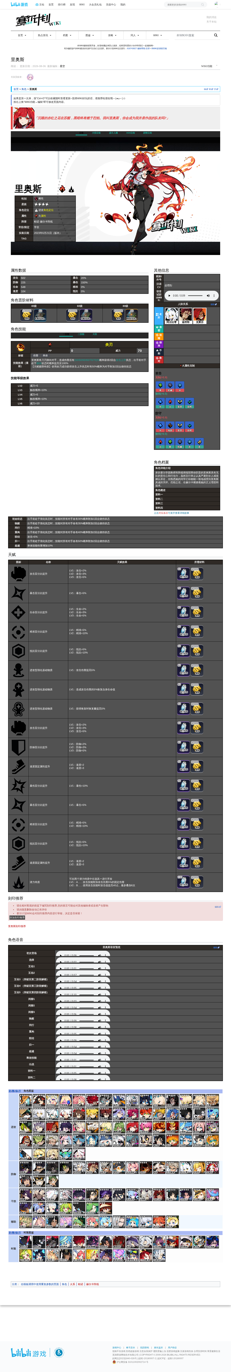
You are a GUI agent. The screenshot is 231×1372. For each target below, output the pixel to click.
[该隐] (186, 1113)
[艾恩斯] (146, 1113)
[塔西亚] (119, 1222)
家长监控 (158, 1347)
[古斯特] (66, 1154)
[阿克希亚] (133, 1194)
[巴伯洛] (106, 1222)
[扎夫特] (66, 1127)
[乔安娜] (173, 1113)
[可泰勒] (173, 1194)
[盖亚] (66, 1113)
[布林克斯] (119, 1140)
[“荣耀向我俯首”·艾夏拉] (106, 1255)
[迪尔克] (159, 1222)
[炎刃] (20, 347)
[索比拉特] (26, 1154)
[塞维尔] (39, 1127)
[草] (160, 385)
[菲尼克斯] (39, 1100)
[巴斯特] (39, 1167)
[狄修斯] (146, 1194)
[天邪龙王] (186, 1194)
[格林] (159, 1167)
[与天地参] (213, 1242)
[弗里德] (26, 1167)
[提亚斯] (199, 1127)
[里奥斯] (133, 1127)
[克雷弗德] (52, 1194)
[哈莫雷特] (79, 1167)
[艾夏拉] (119, 1113)
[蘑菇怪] (106, 1208)
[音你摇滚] (186, 1242)
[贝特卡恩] (79, 1154)
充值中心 (111, 4)
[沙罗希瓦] (79, 1208)
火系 (72, 1284)
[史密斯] (133, 1140)
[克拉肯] (146, 1222)
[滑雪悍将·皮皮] (133, 1255)
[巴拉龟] (52, 1181)
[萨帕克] (213, 1194)
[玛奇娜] (79, 1100)
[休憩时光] (79, 1242)
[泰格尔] (106, 1100)
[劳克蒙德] (173, 1167)
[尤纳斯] (52, 1208)
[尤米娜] (79, 1194)
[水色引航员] (39, 1255)
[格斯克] (26, 1208)
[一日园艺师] (26, 1255)
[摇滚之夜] (92, 1255)
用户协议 (172, 1347)
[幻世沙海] (159, 1242)
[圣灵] (180, 401)
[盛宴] (52, 1242)
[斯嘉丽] (199, 1100)
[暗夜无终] (39, 1242)
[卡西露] (133, 1222)
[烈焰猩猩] (173, 1127)
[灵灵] (66, 1140)
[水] (160, 401)
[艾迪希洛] (92, 1140)
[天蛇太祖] (159, 1194)
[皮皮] (213, 1127)
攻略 (111, 35)
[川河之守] (66, 1255)
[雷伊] (92, 1113)
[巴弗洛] (79, 1140)
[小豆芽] (173, 1222)
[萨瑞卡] (66, 1167)
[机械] (170, 385)
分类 (14, 1284)
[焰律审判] (106, 1242)
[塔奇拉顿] (39, 1181)
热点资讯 (43, 35)
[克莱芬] (200, 314)
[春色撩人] (52, 1255)
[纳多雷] (106, 1167)
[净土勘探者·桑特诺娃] (79, 1255)
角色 (24, 89)
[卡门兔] (106, 1140)
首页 (51, 4)
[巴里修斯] (66, 1194)
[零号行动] (26, 1242)
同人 (133, 35)
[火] (170, 401)
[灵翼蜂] (213, 1140)
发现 (72, 4)
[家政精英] (66, 1242)
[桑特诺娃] (92, 1222)
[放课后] (173, 1242)
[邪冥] (52, 1167)
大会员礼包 (95, 4)
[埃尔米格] (52, 1100)
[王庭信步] (159, 1255)
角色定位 (48, 210)
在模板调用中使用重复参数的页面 (40, 1284)
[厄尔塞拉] (199, 1194)
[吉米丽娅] (133, 1167)
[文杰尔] (52, 1154)
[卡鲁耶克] (186, 1100)
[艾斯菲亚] (146, 1127)
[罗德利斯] (26, 1113)
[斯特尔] (119, 1167)
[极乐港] (199, 1242)
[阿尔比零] (171, 314)
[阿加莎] (26, 1127)
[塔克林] (52, 1140)
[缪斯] (79, 1113)
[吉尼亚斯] (199, 1140)
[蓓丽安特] (39, 1222)
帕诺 (80, 1284)
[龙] (199, 441)
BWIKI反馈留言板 (159, 48)
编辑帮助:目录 (143, 48)
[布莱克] (119, 1194)
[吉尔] (173, 1140)
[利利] (39, 1154)
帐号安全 (130, 1347)
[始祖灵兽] (79, 1222)
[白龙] (146, 1242)
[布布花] (66, 1208)
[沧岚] (146, 1100)
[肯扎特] (39, 1140)
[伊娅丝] (213, 1167)
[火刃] (92, 1127)
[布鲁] (39, 1208)
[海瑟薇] (26, 1194)
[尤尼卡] (92, 1100)
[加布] (39, 1194)
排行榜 (62, 4)
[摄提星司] (119, 1242)
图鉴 (88, 35)
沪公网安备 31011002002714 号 (132, 1362)
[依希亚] (106, 1127)
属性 (43, 215)
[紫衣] (133, 1242)
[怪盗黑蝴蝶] (92, 1242)
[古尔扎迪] (26, 1140)
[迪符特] (186, 314)
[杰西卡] (146, 1167)
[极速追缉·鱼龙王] (119, 1255)
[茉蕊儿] (26, 1222)
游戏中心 (116, 1347)
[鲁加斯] (26, 1181)
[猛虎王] (119, 1100)
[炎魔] (213, 1100)
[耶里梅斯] (106, 1113)
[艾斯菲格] (213, 1113)
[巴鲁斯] (186, 1127)
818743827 (132, 48)
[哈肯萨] (173, 1100)
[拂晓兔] (79, 1127)
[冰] (180, 385)
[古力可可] (92, 1208)
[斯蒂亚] (26, 1100)
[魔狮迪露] (119, 1127)
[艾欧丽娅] (66, 1100)
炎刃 (109, 344)
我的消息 (211, 17)
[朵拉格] (52, 1222)
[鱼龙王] (66, 1222)
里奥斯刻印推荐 (17, 926)
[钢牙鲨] (159, 1140)
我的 (122, 4)
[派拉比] (146, 1140)
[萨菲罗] (106, 1194)
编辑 (213, 304)
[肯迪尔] (199, 1113)
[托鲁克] (92, 1194)
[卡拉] (159, 1100)
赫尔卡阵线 (92, 1284)
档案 (66, 35)
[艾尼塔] (159, 1127)
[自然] (189, 401)
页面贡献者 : (17, 77)
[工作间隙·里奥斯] (146, 1255)
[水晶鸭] (186, 1140)
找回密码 (144, 1347)
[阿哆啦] (39, 1113)
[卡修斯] (52, 1113)
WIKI (82, 4)
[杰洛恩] (199, 1167)
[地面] (170, 425)
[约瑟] (133, 1100)
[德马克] (159, 1113)
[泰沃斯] (133, 1113)
